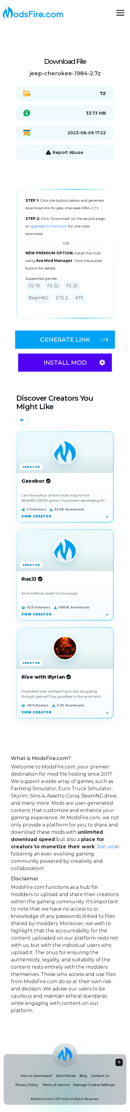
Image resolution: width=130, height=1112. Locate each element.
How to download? (37, 1076)
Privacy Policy (26, 1085)
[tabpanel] (65, 254)
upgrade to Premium (49, 226)
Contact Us (100, 1076)
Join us (105, 846)
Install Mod (65, 362)
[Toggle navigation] (120, 13)
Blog (83, 1076)
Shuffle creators (22, 420)
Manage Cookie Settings (94, 1085)
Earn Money (66, 1076)
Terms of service (56, 1085)
